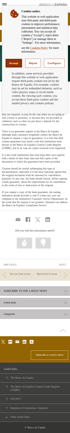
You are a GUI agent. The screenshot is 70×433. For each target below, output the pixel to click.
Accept (13, 63)
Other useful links (19, 417)
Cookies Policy (39, 47)
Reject (33, 63)
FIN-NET (15, 399)
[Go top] (63, 330)
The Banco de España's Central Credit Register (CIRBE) (35, 388)
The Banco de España (21, 377)
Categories (9, 314)
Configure (54, 63)
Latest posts (10, 302)
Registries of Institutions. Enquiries (29, 408)
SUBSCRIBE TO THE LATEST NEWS (25, 291)
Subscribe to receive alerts (49, 354)
